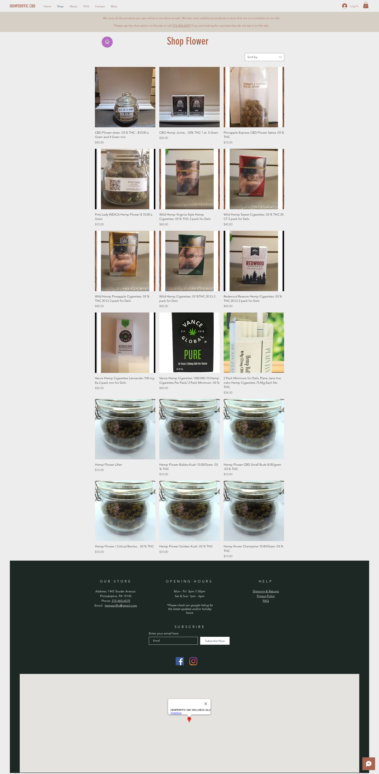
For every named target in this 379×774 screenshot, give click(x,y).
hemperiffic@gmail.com (121, 605)
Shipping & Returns (266, 591)
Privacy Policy (266, 596)
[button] (366, 5)
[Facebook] (180, 661)
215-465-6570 (181, 25)
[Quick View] (125, 97)
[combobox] (264, 57)
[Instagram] (193, 661)
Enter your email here (164, 633)
